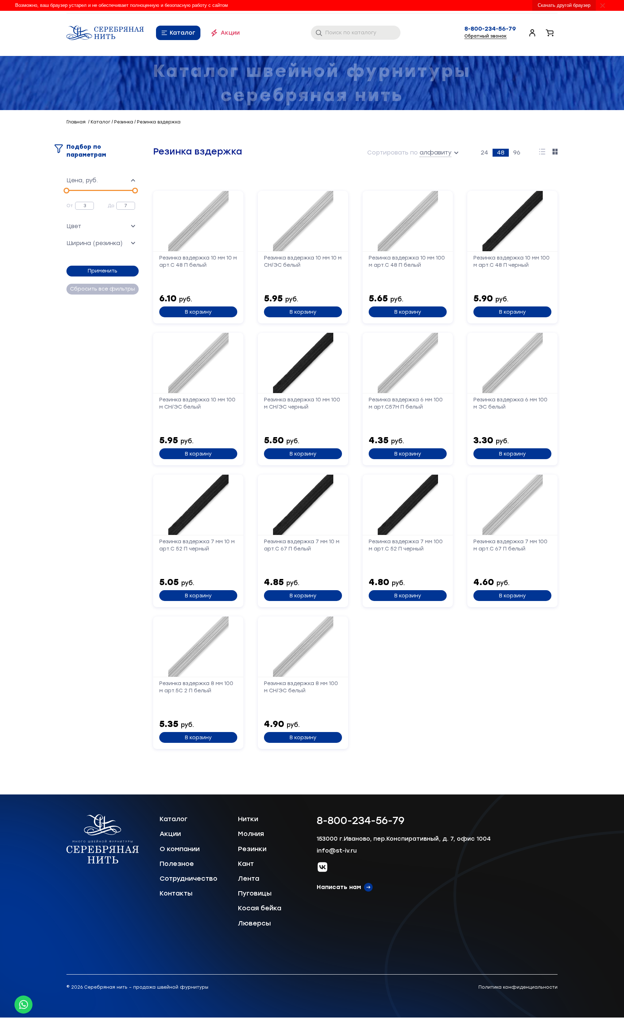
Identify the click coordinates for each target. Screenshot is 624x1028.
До (111, 205)
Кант (246, 864)
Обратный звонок (485, 36)
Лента (248, 879)
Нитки (248, 819)
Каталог (182, 32)
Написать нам (339, 887)
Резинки (252, 849)
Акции (230, 32)
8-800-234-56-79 (490, 29)
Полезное (177, 864)
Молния (251, 834)
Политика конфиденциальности (518, 987)
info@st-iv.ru (337, 850)
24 (484, 152)
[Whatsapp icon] (23, 1005)
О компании (180, 849)
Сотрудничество (188, 879)
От (69, 205)
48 (500, 152)
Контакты (176, 893)
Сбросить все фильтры (102, 289)
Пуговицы (255, 893)
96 (516, 152)
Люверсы (254, 923)
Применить (102, 271)
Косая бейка (259, 908)
